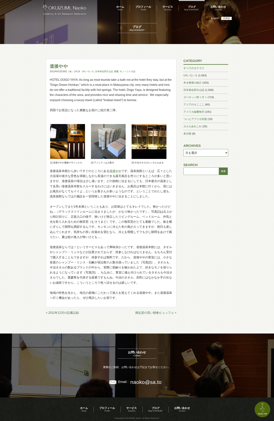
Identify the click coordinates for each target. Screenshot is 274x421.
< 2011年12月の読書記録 (62, 312)
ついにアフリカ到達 (195, 119)
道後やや (115, 171)
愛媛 (116, 71)
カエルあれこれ (192, 126)
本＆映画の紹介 (192, 82)
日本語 (226, 18)
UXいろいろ (88, 71)
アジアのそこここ (193, 104)
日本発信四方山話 (104, 71)
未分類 (187, 133)
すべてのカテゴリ (193, 68)
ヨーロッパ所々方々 (195, 97)
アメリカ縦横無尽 (193, 111)
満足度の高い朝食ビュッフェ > (155, 312)
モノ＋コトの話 (127, 71)
